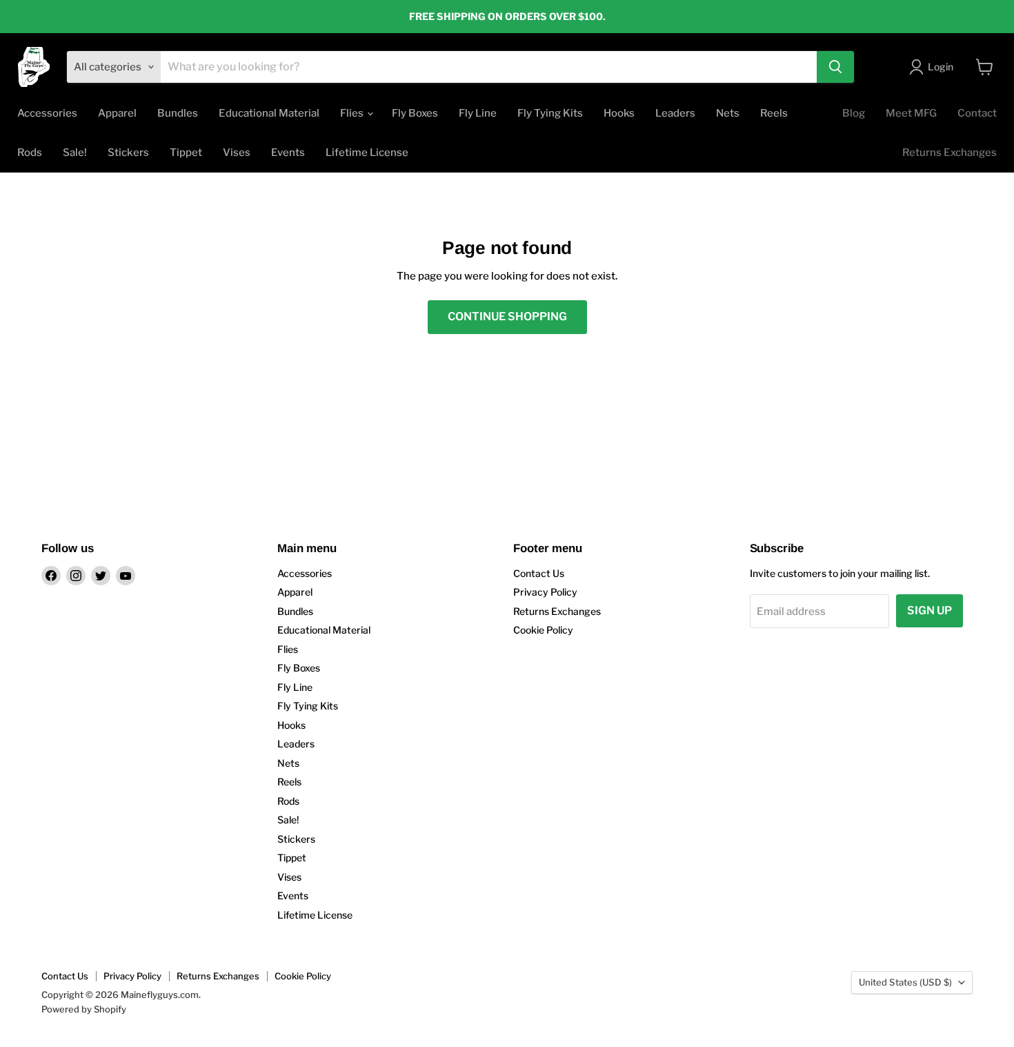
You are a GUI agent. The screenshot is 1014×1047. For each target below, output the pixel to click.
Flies (353, 113)
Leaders (675, 113)
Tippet (186, 152)
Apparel (117, 113)
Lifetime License (367, 152)
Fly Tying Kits (550, 113)
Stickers (128, 152)
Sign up (929, 610)
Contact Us (538, 573)
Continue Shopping (507, 316)
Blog (853, 113)
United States (905, 982)
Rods (29, 152)
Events (288, 152)
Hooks (619, 113)
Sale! (75, 152)
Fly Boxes (415, 113)
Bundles (177, 113)
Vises (236, 152)
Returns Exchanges (949, 152)
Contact (977, 113)
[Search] (835, 67)
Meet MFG (911, 113)
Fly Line (478, 113)
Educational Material (269, 113)
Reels (774, 113)
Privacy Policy (545, 592)
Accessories (47, 113)
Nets (727, 113)
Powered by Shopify (83, 1009)
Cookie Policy (543, 630)
